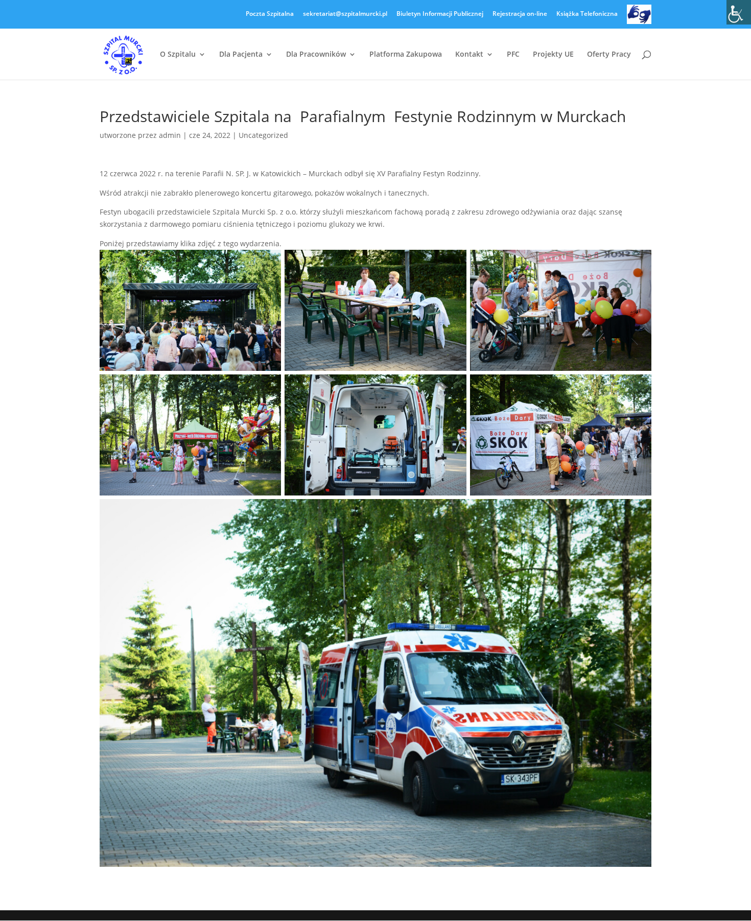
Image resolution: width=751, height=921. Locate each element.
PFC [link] (513, 55)
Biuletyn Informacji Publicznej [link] (439, 14)
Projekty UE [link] (553, 55)
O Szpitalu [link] (178, 55)
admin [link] (170, 135)
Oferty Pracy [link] (609, 55)
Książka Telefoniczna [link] (587, 14)
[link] (738, 12)
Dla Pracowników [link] (316, 55)
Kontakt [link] (469, 55)
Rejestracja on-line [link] (519, 14)
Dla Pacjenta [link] (241, 55)
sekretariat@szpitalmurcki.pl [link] (345, 14)
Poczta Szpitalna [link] (270, 14)
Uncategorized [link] (263, 135)
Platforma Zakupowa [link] (405, 55)
